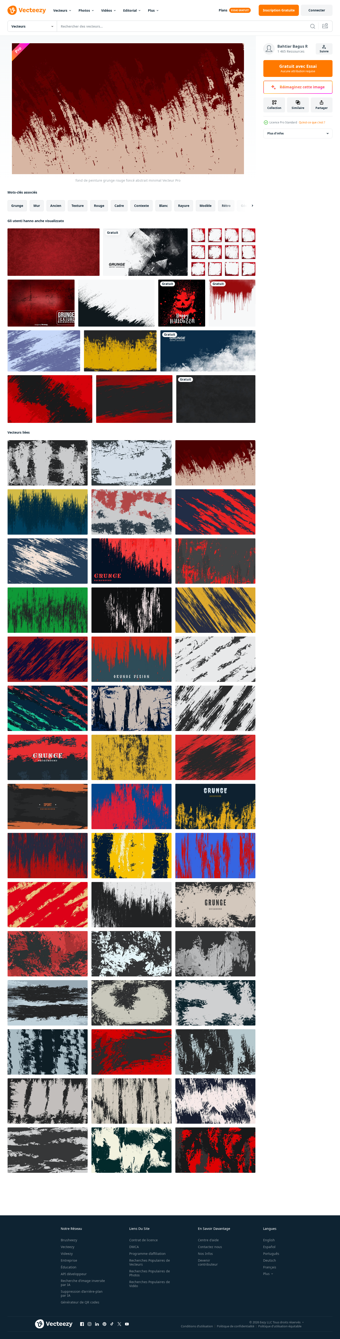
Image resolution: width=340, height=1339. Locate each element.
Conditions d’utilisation (197, 1326)
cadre (119, 205)
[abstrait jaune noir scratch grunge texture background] (120, 350)
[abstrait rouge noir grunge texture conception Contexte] (47, 757)
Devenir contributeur (208, 1262)
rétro (226, 205)
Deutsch (269, 1260)
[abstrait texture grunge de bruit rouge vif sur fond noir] (47, 855)
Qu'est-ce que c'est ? (312, 122)
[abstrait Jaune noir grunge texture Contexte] (131, 757)
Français (269, 1267)
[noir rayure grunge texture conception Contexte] (215, 1052)
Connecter (316, 10)
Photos (84, 10)
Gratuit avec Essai (298, 68)
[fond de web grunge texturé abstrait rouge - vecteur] (53, 252)
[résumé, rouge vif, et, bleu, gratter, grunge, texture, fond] (215, 855)
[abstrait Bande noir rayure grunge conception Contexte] (215, 708)
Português (271, 1253)
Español (269, 1247)
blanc (163, 205)
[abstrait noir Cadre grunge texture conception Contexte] (215, 904)
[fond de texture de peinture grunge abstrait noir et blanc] (145, 252)
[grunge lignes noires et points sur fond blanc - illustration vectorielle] (116, 303)
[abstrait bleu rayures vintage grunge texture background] (43, 350)
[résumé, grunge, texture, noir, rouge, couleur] (134, 399)
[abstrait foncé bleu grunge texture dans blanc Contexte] (131, 708)
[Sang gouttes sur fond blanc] (232, 303)
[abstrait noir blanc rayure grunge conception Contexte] (47, 463)
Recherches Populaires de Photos (149, 1273)
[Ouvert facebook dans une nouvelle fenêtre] (82, 1324)
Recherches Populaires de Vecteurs (149, 1262)
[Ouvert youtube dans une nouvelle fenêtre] (127, 1324)
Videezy (67, 1253)
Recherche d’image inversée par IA (83, 1282)
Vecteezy (67, 1247)
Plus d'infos (275, 133)
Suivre (324, 51)
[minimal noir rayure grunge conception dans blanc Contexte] (215, 659)
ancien (55, 205)
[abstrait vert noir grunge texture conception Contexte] (47, 610)
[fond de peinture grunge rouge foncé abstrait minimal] (215, 463)
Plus (151, 10)
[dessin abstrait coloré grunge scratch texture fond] (131, 512)
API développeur (74, 1274)
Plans (223, 10)
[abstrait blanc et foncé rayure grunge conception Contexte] (131, 1150)
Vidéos (106, 10)
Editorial (130, 10)
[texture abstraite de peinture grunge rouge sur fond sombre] (131, 659)
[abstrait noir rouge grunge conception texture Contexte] (215, 757)
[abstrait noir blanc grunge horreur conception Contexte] (215, 953)
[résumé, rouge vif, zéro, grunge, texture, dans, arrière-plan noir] (49, 399)
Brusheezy (69, 1240)
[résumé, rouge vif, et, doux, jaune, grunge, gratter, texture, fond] (47, 904)
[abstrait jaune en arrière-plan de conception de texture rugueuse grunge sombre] (47, 512)
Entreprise (69, 1260)
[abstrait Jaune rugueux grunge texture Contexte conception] (131, 855)
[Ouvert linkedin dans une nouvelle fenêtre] (97, 1324)
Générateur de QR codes (80, 1302)
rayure (183, 205)
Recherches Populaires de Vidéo (149, 1284)
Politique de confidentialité (235, 1326)
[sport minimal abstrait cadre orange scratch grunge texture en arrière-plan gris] (47, 806)
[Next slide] (248, 205)
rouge (99, 205)
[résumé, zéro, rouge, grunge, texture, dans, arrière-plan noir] (215, 512)
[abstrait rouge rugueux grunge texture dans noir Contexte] (215, 561)
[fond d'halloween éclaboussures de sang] (181, 303)
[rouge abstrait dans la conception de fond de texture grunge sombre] (47, 659)
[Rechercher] (312, 26)
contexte (141, 205)
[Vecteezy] (26, 10)
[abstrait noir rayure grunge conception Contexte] (131, 610)
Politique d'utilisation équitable (279, 1326)
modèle (205, 205)
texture (78, 205)
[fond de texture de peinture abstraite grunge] (207, 350)
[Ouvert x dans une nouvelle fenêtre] (119, 1324)
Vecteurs (60, 10)
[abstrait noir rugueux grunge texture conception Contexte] (131, 953)
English (269, 1240)
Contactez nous (210, 1247)
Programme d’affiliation (147, 1253)
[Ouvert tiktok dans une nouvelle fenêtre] (112, 1324)
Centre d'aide (208, 1240)
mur (36, 205)
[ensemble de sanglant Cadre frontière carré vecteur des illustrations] (223, 252)
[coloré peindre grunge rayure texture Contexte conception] (47, 708)
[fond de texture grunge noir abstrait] (215, 399)
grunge (17, 205)
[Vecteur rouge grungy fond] (41, 303)
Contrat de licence (143, 1240)
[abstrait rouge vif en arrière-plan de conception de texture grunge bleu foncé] (131, 806)
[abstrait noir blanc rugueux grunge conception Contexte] (131, 904)
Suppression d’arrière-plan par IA (82, 1293)
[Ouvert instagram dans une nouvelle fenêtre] (89, 1324)
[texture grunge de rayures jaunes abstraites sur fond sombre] (215, 610)
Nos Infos (205, 1253)
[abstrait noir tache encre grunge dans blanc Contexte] (131, 463)
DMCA (134, 1247)
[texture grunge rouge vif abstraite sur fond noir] (47, 953)
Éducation (68, 1267)
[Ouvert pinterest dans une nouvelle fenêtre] (104, 1324)
